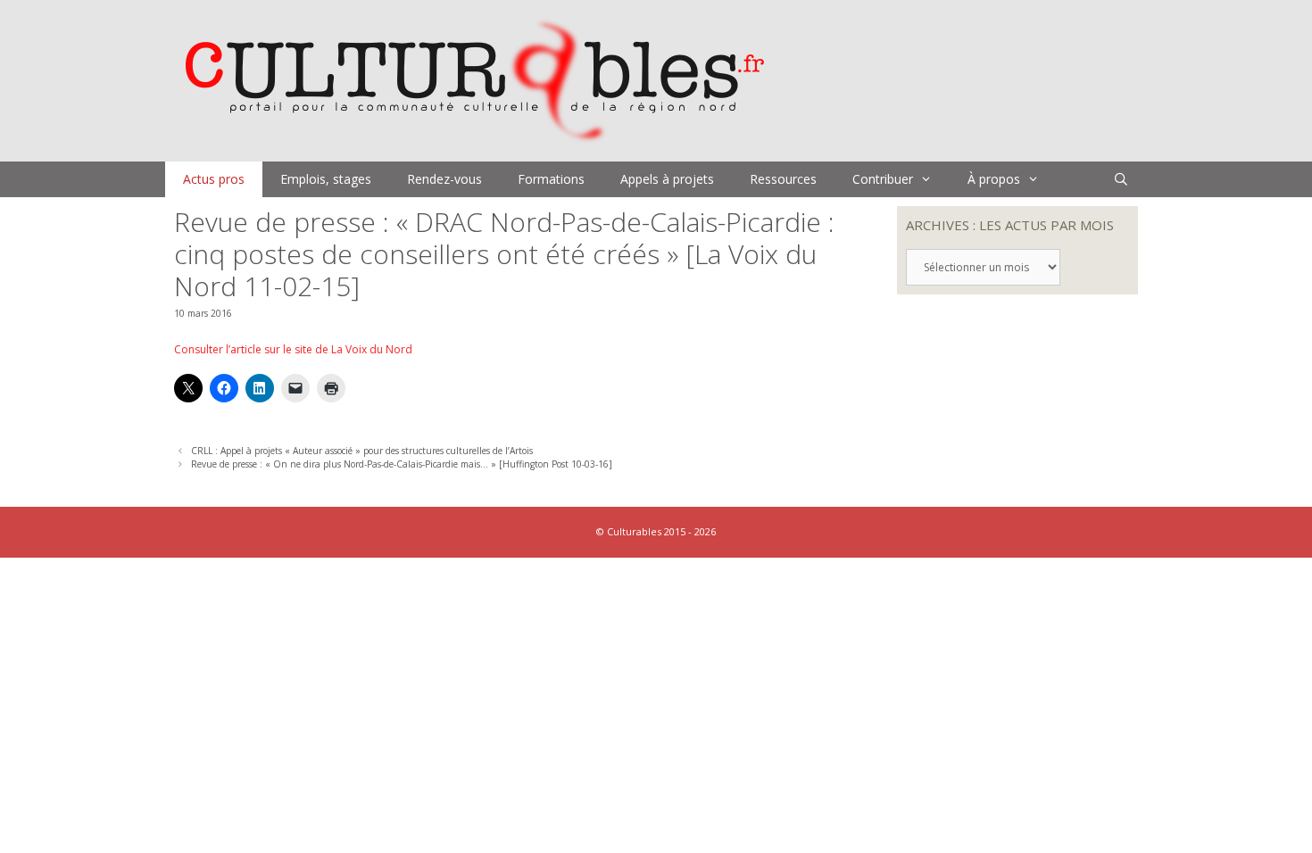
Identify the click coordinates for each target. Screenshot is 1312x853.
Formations (551, 178)
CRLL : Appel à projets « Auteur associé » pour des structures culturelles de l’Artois (362, 450)
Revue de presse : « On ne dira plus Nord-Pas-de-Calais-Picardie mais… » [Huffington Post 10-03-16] (401, 464)
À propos (993, 178)
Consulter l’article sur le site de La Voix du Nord (293, 349)
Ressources (783, 178)
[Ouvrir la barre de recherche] (1121, 179)
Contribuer (882, 178)
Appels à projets (667, 178)
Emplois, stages (325, 178)
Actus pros (214, 178)
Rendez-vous (444, 178)
